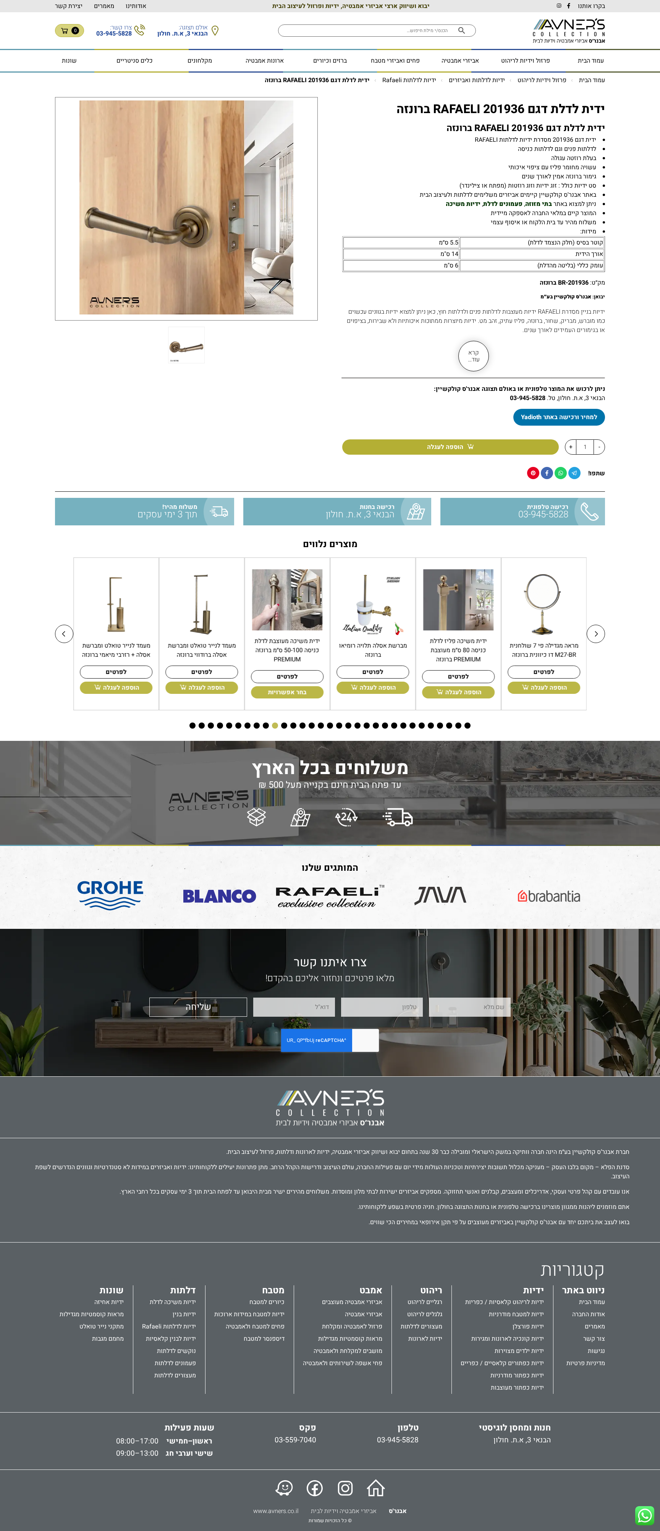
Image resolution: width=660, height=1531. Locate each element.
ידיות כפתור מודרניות (517, 1375)
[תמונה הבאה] (596, 634)
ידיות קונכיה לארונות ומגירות (507, 1338)
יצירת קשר (68, 6)
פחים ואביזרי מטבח (395, 60)
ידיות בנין (184, 1314)
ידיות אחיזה (109, 1302)
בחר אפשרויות (287, 692)
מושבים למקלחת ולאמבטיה (348, 1351)
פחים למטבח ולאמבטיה (255, 1326)
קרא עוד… (474, 356)
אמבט (370, 1290)
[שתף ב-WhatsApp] (561, 473)
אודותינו (136, 6)
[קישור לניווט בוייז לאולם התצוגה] (284, 1488)
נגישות (596, 1351)
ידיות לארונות (425, 1338)
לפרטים (544, 672)
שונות (69, 60)
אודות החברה (588, 1314)
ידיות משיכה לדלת (173, 1302)
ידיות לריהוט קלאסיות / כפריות (504, 1302)
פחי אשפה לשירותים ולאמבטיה (342, 1363)
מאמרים (104, 6)
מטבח (273, 1290)
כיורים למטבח (267, 1302)
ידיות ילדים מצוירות (519, 1351)
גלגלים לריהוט (424, 1314)
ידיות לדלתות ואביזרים (477, 80)
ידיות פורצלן (528, 1326)
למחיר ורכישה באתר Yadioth (559, 417)
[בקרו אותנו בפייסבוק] (569, 6)
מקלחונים (200, 60)
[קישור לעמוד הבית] (376, 1488)
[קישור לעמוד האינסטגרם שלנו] (345, 1488)
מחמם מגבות (108, 1338)
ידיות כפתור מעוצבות (517, 1387)
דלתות (183, 1290)
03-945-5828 (527, 398)
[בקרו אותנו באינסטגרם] (559, 6)
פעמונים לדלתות (175, 1363)
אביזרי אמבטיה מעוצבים (352, 1302)
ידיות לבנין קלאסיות (171, 1338)
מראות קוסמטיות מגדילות (350, 1338)
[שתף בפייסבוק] (547, 473)
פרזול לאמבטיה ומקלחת (352, 1326)
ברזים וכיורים (330, 60)
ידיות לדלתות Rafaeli (409, 80)
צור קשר (594, 1338)
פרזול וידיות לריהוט (525, 60)
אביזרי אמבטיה (460, 60)
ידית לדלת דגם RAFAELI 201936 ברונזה (317, 80)
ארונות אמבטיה (265, 60)
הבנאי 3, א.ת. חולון (522, 1440)
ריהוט (431, 1290)
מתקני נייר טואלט (101, 1326)
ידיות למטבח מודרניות (516, 1314)
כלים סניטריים (134, 60)
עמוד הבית (591, 60)
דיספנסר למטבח (264, 1338)
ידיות (533, 1290)
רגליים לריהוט (425, 1302)
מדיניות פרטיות (585, 1363)
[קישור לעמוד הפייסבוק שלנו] (314, 1488)
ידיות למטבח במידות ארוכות (249, 1314)
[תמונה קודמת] (64, 634)
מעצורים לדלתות (421, 1326)
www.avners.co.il (276, 1511)
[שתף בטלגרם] (574, 473)
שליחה (198, 1007)
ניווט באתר (583, 1290)
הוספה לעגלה (445, 447)
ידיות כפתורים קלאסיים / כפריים (502, 1363)
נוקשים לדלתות (176, 1351)
